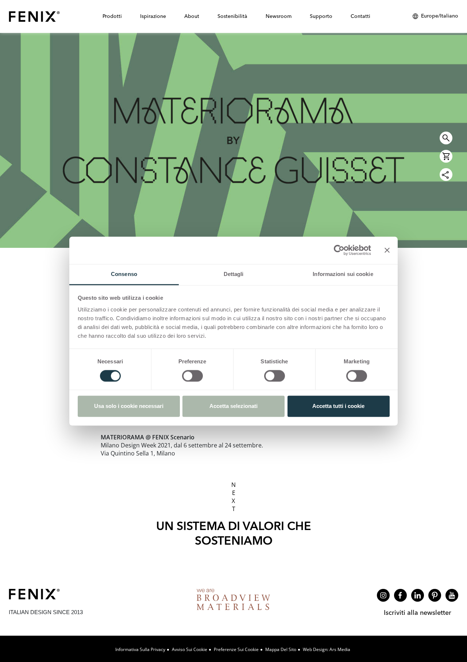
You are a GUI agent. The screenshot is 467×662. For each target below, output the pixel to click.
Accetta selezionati (233, 406)
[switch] (192, 376)
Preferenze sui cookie (236, 649)
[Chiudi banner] (387, 250)
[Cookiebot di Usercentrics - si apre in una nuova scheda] (339, 250)
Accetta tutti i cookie (338, 406)
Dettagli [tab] (234, 274)
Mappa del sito (280, 649)
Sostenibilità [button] (232, 16)
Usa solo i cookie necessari (128, 406)
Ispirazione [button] (153, 16)
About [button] (191, 16)
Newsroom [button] (279, 16)
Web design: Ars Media (326, 649)
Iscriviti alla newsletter (417, 612)
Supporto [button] (321, 16)
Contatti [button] (360, 16)
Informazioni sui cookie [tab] (343, 274)
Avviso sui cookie (189, 649)
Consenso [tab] (124, 274)
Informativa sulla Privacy (140, 649)
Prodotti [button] (112, 16)
